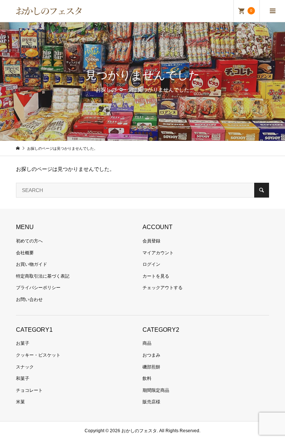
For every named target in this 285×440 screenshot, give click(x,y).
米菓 (20, 401)
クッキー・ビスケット (38, 355)
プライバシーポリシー (38, 287)
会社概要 (25, 252)
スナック (25, 367)
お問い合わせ (29, 299)
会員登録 (151, 241)
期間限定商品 (155, 390)
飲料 (146, 378)
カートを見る (155, 276)
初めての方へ (29, 241)
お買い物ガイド (31, 264)
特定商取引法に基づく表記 (42, 276)
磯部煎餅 (151, 367)
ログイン (151, 264)
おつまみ (151, 355)
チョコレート (29, 390)
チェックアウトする (162, 287)
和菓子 (22, 378)
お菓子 (22, 343)
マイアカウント (158, 252)
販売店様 (151, 401)
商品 (146, 343)
